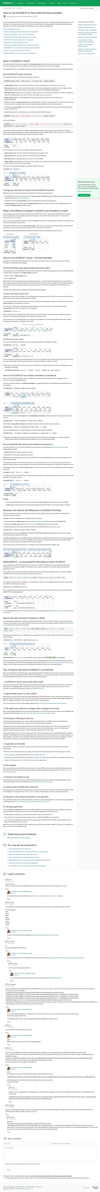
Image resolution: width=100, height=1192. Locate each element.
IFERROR (56, 365)
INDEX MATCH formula (36, 688)
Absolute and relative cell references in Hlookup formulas (38, 713)
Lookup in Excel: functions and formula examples (23, 863)
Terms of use (25, 1164)
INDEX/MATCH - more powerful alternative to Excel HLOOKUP (22, 48)
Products (20, 3)
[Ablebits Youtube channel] (85, 1187)
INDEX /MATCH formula (28, 792)
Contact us (39, 1187)
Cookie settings (30, 1187)
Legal (4, 1187)
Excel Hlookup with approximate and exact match (51, 703)
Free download (84, 195)
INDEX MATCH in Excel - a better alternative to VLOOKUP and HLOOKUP (30, 860)
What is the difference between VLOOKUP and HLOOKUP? (21, 32)
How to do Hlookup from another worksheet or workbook (32, 801)
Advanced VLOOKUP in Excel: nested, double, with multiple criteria (28, 851)
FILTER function (45, 1014)
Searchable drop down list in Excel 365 (47, 935)
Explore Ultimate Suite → (85, 191)
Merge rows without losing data (87, 37)
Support (51, 3)
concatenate (62, 475)
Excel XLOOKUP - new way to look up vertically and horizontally (27, 866)
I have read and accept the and (22, 1164)
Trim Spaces (9, 772)
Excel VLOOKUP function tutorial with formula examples (67, 958)
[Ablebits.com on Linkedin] (88, 1187)
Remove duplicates (9, 755)
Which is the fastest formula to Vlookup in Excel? (23, 854)
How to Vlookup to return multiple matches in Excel (24, 857)
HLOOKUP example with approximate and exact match (20, 37)
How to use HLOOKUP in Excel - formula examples (19, 34)
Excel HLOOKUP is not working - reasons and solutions (20, 53)
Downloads (30, 3)
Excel (13, 8)
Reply (7, 889)
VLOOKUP (19, 8)
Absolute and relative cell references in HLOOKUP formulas (21, 45)
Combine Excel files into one (86, 27)
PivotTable (42, 757)
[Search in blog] (96, 8)
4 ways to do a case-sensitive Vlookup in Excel (59, 662)
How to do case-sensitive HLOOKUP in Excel (17, 50)
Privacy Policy (36, 1164)
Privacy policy (11, 1187)
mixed (36, 524)
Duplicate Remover (39, 755)
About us (65, 3)
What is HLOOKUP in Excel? (12, 29)
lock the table (20, 733)
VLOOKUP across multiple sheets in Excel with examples (46, 896)
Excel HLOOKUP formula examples (20, 838)
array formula (21, 657)
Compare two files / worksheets (87, 30)
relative (30, 524)
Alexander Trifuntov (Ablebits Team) (21, 891)
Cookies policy (20, 1187)
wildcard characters (58, 447)
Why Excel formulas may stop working (41, 782)
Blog (59, 3)
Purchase (73, 3)
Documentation (41, 3)
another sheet (56, 527)
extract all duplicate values (26, 760)
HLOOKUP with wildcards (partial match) (16, 42)
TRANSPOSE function (56, 978)
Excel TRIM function (64, 770)
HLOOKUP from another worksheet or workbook (18, 40)
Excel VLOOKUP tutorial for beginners (20, 849)
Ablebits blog (7, 8)
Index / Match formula (22, 198)
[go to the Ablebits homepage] (8, 3)
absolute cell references (37, 521)
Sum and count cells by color (86, 53)
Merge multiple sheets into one (87, 25)
